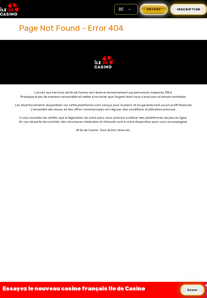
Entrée (154, 9)
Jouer (192, 290)
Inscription (188, 9)
